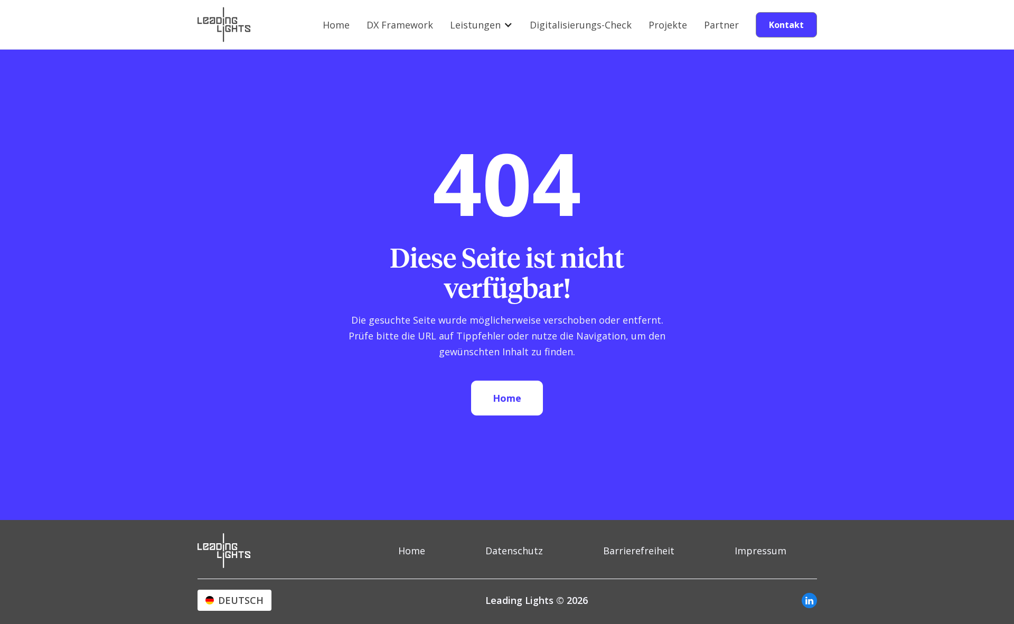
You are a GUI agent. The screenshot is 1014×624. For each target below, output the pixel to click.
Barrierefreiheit (638, 550)
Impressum (760, 550)
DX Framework (400, 24)
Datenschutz (514, 550)
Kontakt (786, 25)
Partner (721, 24)
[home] (224, 24)
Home (336, 24)
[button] (481, 25)
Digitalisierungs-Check (581, 24)
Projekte (668, 24)
